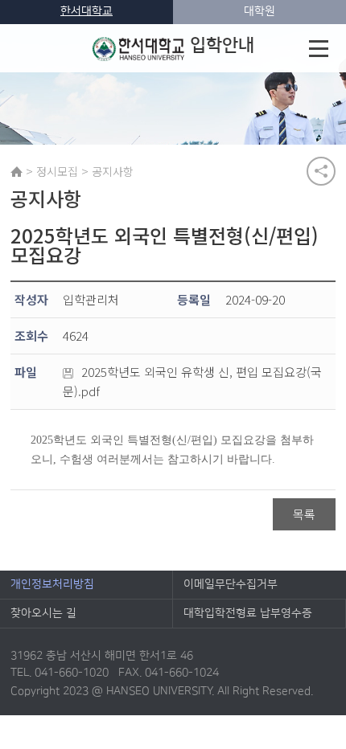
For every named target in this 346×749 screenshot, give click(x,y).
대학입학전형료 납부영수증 (247, 613)
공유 (321, 171)
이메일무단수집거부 (230, 584)
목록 (304, 513)
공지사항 (113, 171)
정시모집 (57, 171)
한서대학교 (86, 11)
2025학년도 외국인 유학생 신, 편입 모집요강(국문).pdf (192, 381)
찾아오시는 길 (43, 613)
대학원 (259, 11)
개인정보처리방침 (52, 584)
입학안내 (222, 45)
